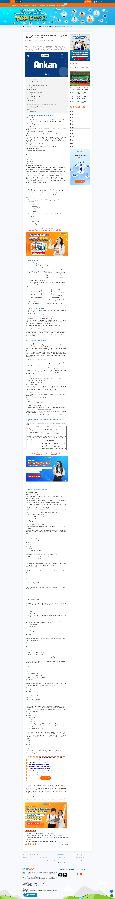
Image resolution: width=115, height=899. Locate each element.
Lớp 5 (72, 124)
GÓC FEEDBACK (52, 5)
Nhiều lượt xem (74, 67)
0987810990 (89, 1)
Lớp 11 (52, 40)
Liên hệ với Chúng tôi (62, 859)
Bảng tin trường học (80, 857)
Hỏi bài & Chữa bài (80, 860)
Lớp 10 (73, 140)
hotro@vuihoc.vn (28, 859)
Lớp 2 (72, 114)
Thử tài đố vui (79, 859)
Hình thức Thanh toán (44, 857)
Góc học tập (35, 5)
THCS (17, 1)
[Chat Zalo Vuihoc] (111, 891)
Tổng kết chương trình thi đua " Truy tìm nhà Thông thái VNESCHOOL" (80, 88)
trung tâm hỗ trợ (59, 791)
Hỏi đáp (43, 5)
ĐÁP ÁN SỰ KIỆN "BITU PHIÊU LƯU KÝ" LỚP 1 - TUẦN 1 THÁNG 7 (79, 102)
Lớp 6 (72, 127)
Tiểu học (13, 1)
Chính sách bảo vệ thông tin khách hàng (48, 860)
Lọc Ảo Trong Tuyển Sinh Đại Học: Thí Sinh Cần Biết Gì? (41, 841)
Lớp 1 (72, 111)
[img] (57, 16)
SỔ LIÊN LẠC (62, 5)
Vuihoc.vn (63, 789)
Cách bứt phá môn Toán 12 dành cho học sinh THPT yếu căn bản (44, 835)
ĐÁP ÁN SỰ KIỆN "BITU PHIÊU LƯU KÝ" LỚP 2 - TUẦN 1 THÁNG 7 (79, 97)
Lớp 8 (72, 133)
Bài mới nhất (85, 67)
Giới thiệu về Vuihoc (62, 857)
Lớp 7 (72, 130)
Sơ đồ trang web (61, 862)
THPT (20, 1)
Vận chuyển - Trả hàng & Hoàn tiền (47, 859)
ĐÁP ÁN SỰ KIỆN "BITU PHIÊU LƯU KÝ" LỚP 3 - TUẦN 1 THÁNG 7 (79, 93)
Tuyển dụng (60, 860)
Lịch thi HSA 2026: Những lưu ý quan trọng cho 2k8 (40, 833)
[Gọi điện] (111, 895)
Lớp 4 (72, 121)
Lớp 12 (73, 146)
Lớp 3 (72, 117)
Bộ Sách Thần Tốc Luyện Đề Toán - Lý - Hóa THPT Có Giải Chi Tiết (46, 799)
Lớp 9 (72, 136)
